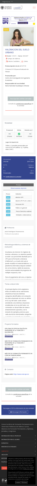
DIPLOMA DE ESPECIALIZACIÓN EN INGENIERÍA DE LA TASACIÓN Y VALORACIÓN (16, 330)
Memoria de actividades (8, 447)
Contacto (4, 451)
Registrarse (6, 1)
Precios (18, 185)
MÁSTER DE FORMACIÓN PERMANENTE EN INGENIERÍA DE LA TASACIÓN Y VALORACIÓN (18, 343)
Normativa (4, 443)
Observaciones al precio (18, 188)
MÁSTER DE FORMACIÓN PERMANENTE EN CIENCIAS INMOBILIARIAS (18, 354)
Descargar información (19, 412)
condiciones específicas (23, 104)
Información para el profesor (11, 436)
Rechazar (24, 482)
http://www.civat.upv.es (21, 374)
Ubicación (4, 455)
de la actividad (13, 176)
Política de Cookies (28, 469)
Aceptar (18, 482)
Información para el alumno (10, 439)
